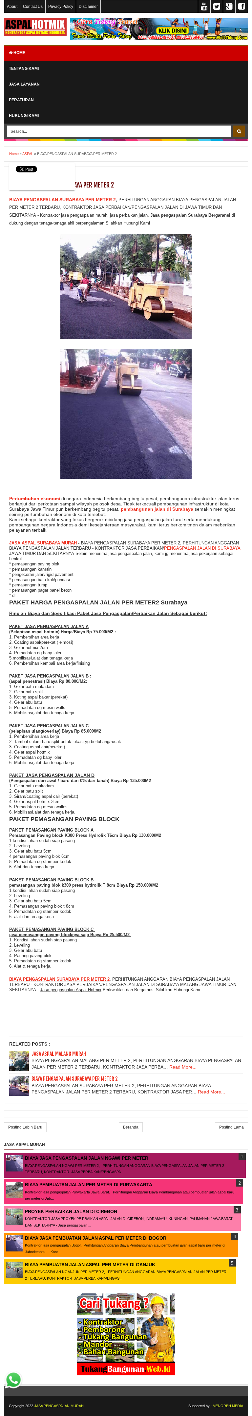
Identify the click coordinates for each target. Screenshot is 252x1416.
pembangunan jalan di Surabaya (157, 509)
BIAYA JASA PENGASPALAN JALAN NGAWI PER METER (86, 1158)
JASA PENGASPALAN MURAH (59, 1406)
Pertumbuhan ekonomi (34, 498)
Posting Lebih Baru (25, 1127)
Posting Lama (231, 1127)
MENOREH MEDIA (228, 1406)
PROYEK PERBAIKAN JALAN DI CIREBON (71, 1211)
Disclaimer (88, 6)
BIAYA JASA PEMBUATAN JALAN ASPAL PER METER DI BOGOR (95, 1238)
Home (18, 52)
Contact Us (33, 6)
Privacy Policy (60, 6)
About (12, 6)
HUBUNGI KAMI (24, 115)
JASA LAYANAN (24, 84)
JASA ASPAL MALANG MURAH (59, 1054)
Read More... (183, 1067)
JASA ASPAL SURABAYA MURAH (43, 543)
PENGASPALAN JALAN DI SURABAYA (202, 548)
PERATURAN (21, 100)
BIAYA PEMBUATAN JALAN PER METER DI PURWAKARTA (88, 1184)
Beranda (130, 1127)
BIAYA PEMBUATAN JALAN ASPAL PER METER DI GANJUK (90, 1264)
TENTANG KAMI (24, 68)
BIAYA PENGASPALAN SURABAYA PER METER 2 (62, 199)
